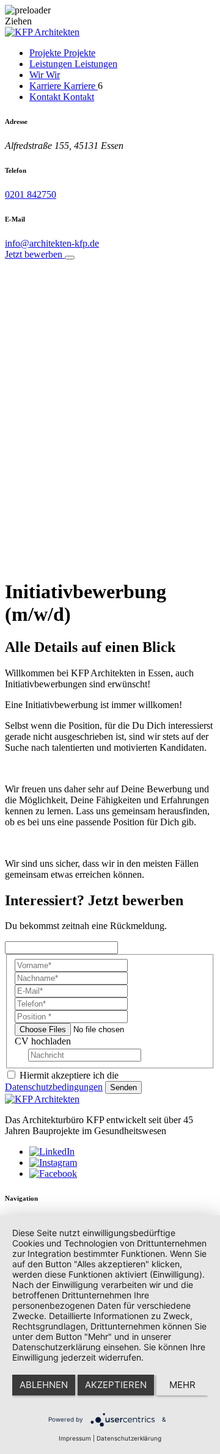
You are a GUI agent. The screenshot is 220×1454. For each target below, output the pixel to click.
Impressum (75, 1438)
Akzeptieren (116, 1385)
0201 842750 (30, 194)
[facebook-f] (53, 1173)
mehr (182, 1385)
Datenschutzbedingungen (54, 1087)
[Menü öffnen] (70, 257)
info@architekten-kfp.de (52, 243)
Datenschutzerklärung (129, 1438)
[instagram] (53, 1162)
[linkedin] (52, 1151)
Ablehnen (44, 1385)
